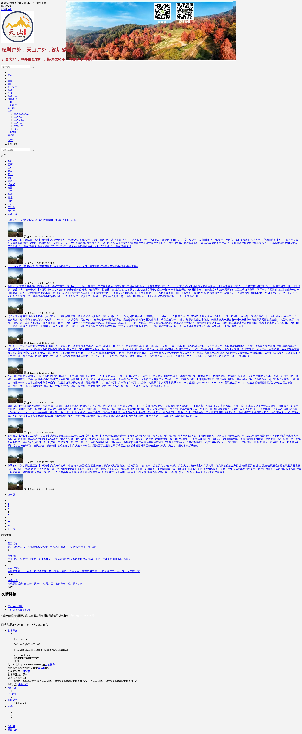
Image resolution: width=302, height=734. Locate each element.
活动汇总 (13, 214)
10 (9, 517)
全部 (10, 161)
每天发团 (12, 87)
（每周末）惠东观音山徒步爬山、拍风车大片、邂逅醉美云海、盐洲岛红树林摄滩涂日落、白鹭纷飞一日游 (67, 316)
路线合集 (18, 126)
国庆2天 (18, 117)
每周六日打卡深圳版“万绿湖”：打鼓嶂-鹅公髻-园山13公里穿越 (42, 405)
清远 (10, 177)
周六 (10, 81)
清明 (10, 181)
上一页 (11, 494)
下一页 (11, 529)
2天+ (10, 78)
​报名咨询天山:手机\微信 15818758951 (58, 220)
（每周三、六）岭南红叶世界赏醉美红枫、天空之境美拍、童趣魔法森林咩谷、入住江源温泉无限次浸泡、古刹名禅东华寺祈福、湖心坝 (83, 346)
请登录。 (28, 671)
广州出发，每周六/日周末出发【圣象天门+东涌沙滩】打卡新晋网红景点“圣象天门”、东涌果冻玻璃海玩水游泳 (69, 559)
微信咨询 (13, 687)
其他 (10, 111)
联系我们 (12, 132)
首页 (10, 75)
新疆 (10, 194)
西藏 (10, 197)
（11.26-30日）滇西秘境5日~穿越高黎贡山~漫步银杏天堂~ (40, 266)
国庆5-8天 (19, 120)
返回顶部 (13, 729)
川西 (10, 200)
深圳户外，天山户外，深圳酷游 (36, 50)
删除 (17, 661)
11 (9, 520)
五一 (10, 174)
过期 (16, 129)
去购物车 (50, 664)
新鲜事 (11, 210)
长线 (10, 93)
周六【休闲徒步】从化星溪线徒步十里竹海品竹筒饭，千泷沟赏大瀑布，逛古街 (52, 547)
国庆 (10, 164)
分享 (10, 706)
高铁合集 (12, 96)
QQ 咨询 (12, 693)
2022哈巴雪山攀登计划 (20, 376)
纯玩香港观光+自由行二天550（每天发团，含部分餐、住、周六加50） (47, 583)
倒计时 (11, 726)
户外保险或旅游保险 (19, 609)
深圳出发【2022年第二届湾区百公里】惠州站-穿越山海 (38, 435)
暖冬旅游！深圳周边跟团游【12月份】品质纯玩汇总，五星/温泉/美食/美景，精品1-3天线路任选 (61, 239)
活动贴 (11, 207)
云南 (10, 204)
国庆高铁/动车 (21, 114)
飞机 (10, 102)
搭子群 (11, 108)
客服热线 (13, 700)
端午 (10, 167)
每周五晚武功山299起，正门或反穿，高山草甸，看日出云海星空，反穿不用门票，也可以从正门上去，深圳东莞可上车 (74, 571)
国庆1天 (18, 123)
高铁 (10, 90)
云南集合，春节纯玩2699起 (23, 220)
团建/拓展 (13, 99)
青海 (10, 171)
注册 (9, 9)
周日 (10, 84)
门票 (10, 191)
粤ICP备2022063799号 (82, 615)
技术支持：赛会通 (11, 619)
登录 (3, 9)
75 (9, 526)
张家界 (11, 184)
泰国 (10, 187)
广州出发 (12, 105)
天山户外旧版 (15, 606)
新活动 (11, 135)
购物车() (12, 630)
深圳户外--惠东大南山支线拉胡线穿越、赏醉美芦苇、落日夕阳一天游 (46, 286)
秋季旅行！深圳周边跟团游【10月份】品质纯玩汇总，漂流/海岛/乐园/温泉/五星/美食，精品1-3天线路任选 (66, 465)
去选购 (41, 668)
